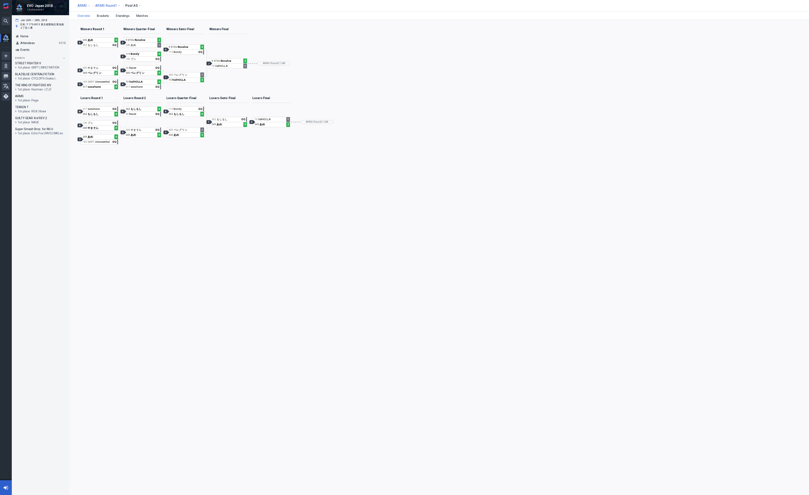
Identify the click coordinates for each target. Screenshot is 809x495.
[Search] (6, 21)
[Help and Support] (6, 96)
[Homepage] (6, 5)
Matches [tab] (142, 15)
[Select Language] (6, 86)
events (20, 58)
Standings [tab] (122, 15)
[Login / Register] (6, 487)
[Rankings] (6, 66)
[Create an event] (6, 56)
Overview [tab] (84, 15)
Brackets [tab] (103, 15)
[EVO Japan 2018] (6, 38)
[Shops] (6, 76)
